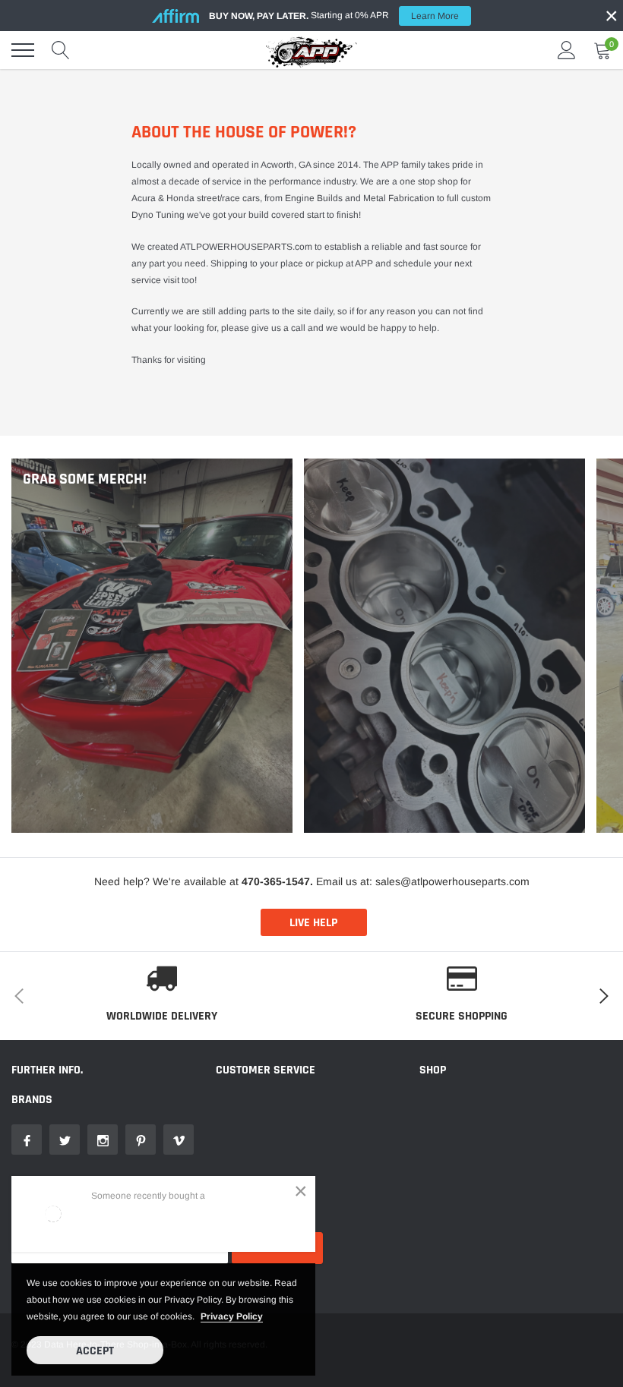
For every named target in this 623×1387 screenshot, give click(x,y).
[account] (567, 50)
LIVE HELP (313, 923)
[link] (26, 1139)
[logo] (311, 50)
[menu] (22, 50)
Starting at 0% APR (334, 15)
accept (95, 1351)
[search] (61, 50)
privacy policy (232, 1316)
